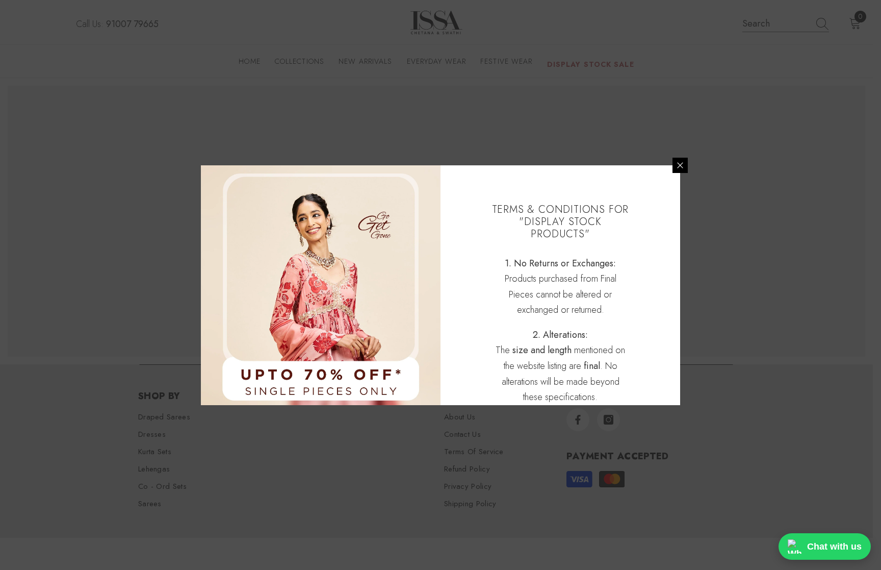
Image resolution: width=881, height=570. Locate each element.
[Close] (680, 165)
